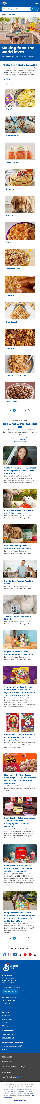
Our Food (12, 15)
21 (25, 938)
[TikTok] (35, 954)
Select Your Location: (10, 998)
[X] (20, 954)
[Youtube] (25, 954)
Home (4, 15)
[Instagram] (10, 954)
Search (34, 9)
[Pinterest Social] (30, 954)
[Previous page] (11, 410)
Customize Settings (19, 1100)
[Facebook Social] (4, 954)
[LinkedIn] (15, 954)
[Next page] (28, 410)
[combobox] (17, 9)
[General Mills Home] (5, 3)
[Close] (37, 1084)
